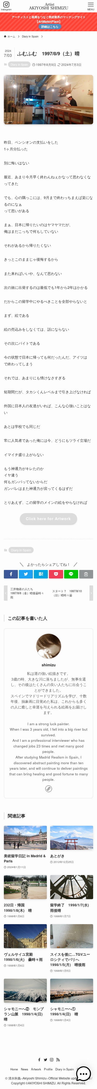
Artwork (36, 1069)
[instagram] (51, 1059)
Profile (48, 1069)
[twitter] (45, 1059)
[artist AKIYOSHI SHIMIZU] (49, 6)
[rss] (58, 1059)
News (24, 1069)
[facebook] (39, 1059)
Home (14, 1069)
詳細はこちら (49, 26)
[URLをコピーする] (86, 574)
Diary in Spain (19, 64)
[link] (48, 788)
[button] (11, 574)
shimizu (49, 665)
